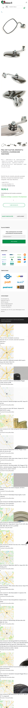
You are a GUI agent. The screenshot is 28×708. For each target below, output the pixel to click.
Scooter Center (11, 185)
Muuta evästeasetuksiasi (6, 321)
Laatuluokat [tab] (20, 216)
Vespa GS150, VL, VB (10, 159)
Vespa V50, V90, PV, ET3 (7, 164)
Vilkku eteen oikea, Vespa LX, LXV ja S (18, 458)
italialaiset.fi (10, 319)
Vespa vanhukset (18, 164)
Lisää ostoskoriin (14, 205)
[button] (1, 12)
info (2, 195)
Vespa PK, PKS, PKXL (6, 162)
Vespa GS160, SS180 (20, 159)
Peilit (2, 159)
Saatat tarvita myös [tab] (7, 216)
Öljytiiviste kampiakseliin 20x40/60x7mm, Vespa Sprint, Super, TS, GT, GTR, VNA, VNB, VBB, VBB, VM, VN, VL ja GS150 (14, 524)
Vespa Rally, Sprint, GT (17, 162)
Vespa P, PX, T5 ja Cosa (7, 161)
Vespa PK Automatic (19, 161)
